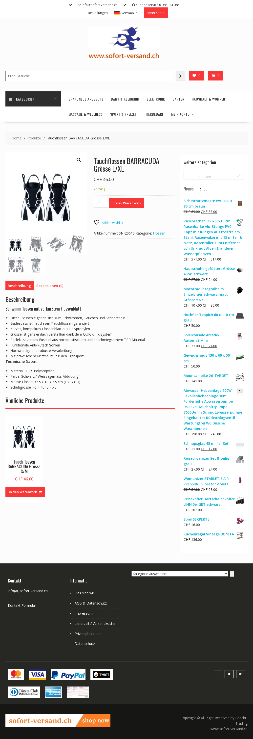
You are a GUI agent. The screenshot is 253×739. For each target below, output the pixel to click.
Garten (178, 99)
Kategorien (25, 99)
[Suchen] (180, 76)
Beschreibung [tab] (19, 285)
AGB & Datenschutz (91, 603)
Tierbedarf (154, 114)
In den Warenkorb (126, 203)
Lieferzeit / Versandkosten (95, 623)
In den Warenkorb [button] (23, 492)
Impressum (84, 613)
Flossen (159, 233)
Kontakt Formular (22, 605)
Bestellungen (98, 12)
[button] (78, 160)
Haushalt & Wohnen (208, 99)
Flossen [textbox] (213, 176)
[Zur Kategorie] (232, 574)
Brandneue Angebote (86, 99)
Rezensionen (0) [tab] (49, 285)
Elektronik (156, 99)
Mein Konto (156, 12)
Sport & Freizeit (124, 114)
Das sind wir (84, 593)
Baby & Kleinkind (125, 99)
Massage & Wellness (85, 114)
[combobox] (214, 175)
